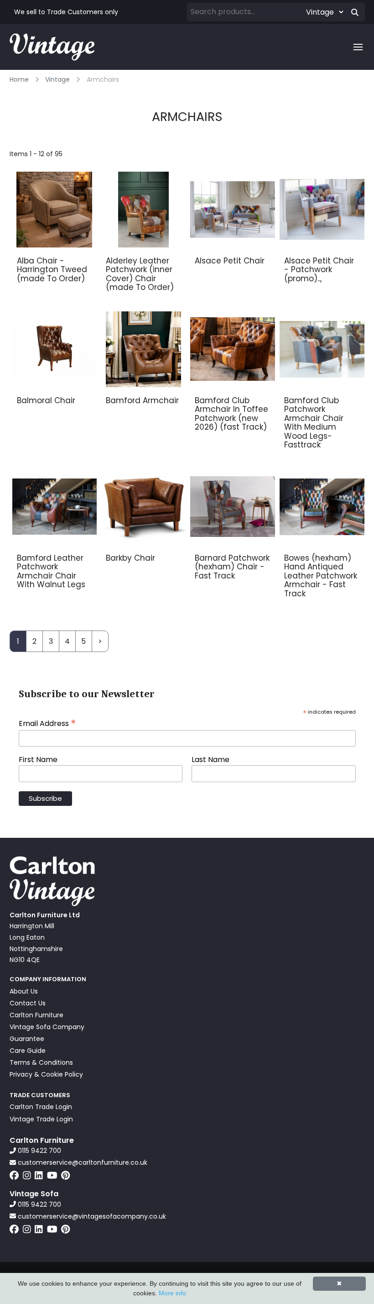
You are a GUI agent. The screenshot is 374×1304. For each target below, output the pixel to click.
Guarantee (27, 1038)
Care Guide (28, 1050)
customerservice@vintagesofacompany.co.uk (91, 1216)
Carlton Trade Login (41, 1106)
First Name (38, 760)
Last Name (210, 760)
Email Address (47, 723)
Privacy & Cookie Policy (46, 1074)
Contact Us (28, 1003)
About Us (24, 991)
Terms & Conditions (41, 1062)
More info (172, 1293)
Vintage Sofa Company (47, 1027)
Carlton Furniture (36, 1015)
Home (19, 79)
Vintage (57, 79)
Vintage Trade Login (41, 1119)
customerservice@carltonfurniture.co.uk (81, 1162)
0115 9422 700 (38, 1150)
